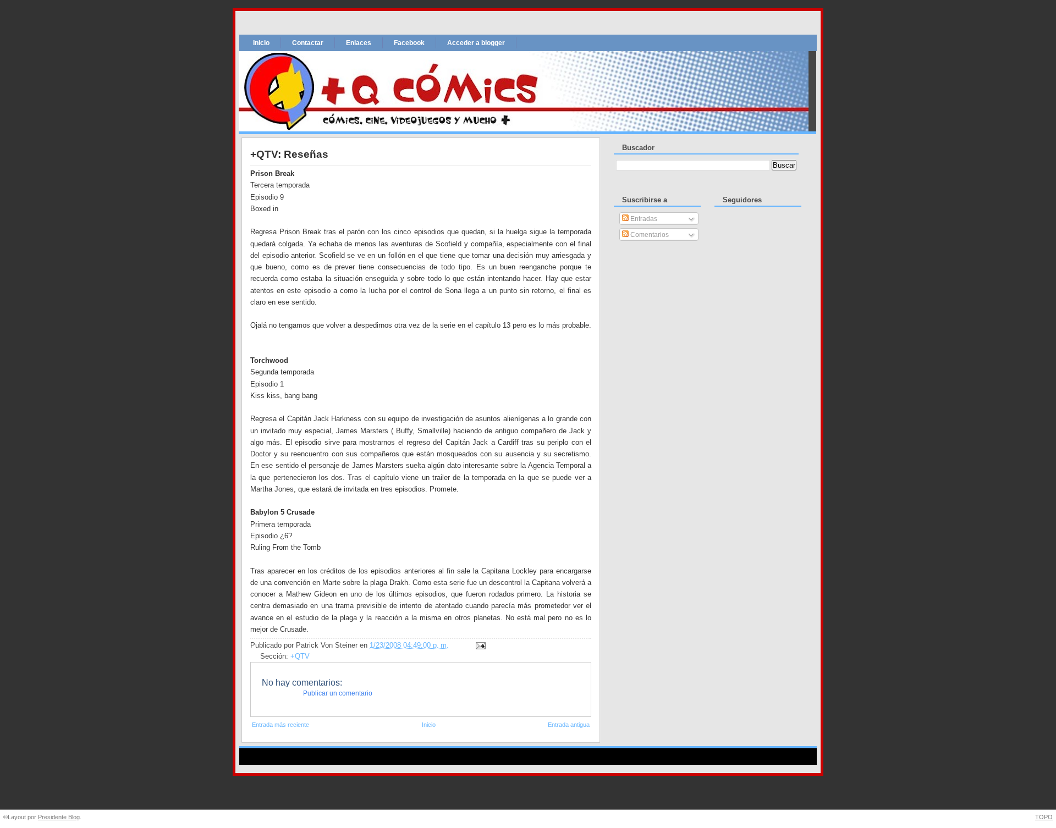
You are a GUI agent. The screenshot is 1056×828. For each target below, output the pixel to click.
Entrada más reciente (280, 724)
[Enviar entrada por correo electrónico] (479, 645)
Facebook (409, 43)
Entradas (643, 219)
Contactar (307, 43)
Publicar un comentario (337, 693)
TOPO (1044, 817)
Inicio (261, 43)
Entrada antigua (569, 724)
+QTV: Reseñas (289, 154)
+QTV (300, 656)
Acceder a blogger (476, 43)
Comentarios (649, 235)
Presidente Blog (59, 817)
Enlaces (358, 43)
